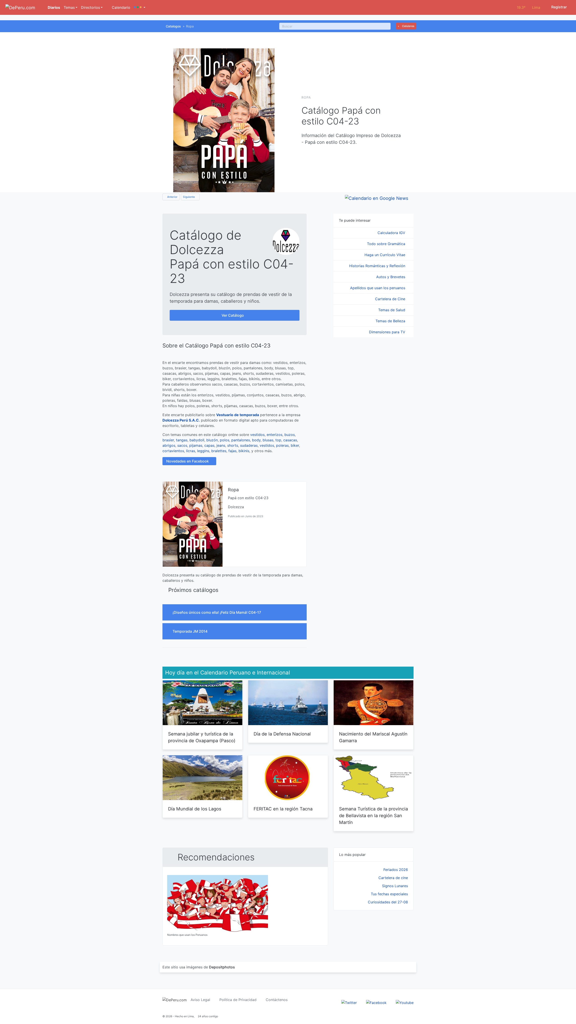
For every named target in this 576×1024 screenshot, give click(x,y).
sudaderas (249, 445)
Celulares (407, 26)
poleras (282, 445)
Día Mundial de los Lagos (194, 809)
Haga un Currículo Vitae (385, 255)
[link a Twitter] (349, 1002)
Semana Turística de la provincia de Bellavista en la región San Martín (373, 815)
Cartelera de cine (393, 877)
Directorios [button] (90, 7)
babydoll (196, 440)
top (278, 440)
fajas (232, 451)
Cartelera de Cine (390, 299)
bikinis (243, 451)
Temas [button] (69, 7)
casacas (290, 440)
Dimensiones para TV (387, 332)
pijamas (195, 445)
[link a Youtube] (405, 1002)
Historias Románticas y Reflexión (377, 266)
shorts (232, 445)
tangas (181, 440)
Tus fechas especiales (389, 894)
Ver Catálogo (233, 315)
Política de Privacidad (237, 999)
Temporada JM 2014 (190, 631)
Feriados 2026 (395, 869)
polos (224, 440)
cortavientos (173, 451)
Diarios (53, 7)
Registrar (558, 7)
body (256, 440)
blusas (268, 440)
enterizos (274, 434)
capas (209, 445)
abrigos (168, 445)
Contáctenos (277, 999)
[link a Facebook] (376, 1002)
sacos (182, 445)
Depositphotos (222, 967)
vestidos (257, 434)
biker (295, 445)
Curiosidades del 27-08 (388, 902)
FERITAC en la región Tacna (283, 809)
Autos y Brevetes (391, 277)
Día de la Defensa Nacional (282, 734)
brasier (168, 440)
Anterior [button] (172, 196)
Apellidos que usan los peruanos (378, 288)
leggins (203, 451)
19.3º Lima (528, 7)
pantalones (240, 440)
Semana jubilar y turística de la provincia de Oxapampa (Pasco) (201, 737)
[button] (139, 7)
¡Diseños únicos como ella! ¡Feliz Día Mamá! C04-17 (217, 612)
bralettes (218, 451)
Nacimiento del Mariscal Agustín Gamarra (373, 737)
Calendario (120, 7)
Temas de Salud (392, 310)
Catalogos (173, 26)
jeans (220, 445)
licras (190, 451)
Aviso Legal (200, 999)
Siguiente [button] (189, 196)
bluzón (212, 440)
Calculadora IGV (392, 232)
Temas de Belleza (391, 321)
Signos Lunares (395, 886)
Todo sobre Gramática (386, 243)
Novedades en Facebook (188, 461)
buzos (289, 434)
